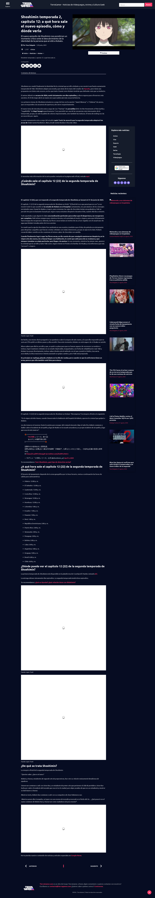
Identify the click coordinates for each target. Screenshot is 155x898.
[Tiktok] (125, 182)
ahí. (96, 574)
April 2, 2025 (69, 458)
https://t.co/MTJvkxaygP (35, 454)
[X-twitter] (118, 182)
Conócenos (98, 886)
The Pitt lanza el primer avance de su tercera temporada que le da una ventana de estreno (122, 372)
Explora (7, 6)
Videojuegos (117, 157)
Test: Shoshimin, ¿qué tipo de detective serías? (53, 462)
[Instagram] (121, 182)
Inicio (26, 53)
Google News (76, 855)
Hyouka (87, 89)
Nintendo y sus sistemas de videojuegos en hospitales (120, 233)
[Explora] (7, 3)
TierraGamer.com (46, 884)
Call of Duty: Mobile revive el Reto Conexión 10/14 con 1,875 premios (121, 418)
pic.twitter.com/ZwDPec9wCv (57, 454)
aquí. (88, 176)
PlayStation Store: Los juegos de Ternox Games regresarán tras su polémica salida (121, 278)
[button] (23, 66)
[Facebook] (115, 182)
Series (115, 150)
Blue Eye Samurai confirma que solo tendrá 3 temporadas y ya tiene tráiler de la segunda (122, 464)
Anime (40, 53)
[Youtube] (128, 182)
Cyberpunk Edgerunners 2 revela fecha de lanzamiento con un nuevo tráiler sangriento (121, 325)
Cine (114, 139)
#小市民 (32, 437)
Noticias (33, 53)
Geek (115, 147)
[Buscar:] (131, 5)
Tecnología (117, 154)
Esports (116, 143)
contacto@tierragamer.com (60, 886)
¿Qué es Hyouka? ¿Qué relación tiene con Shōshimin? (55, 582)
